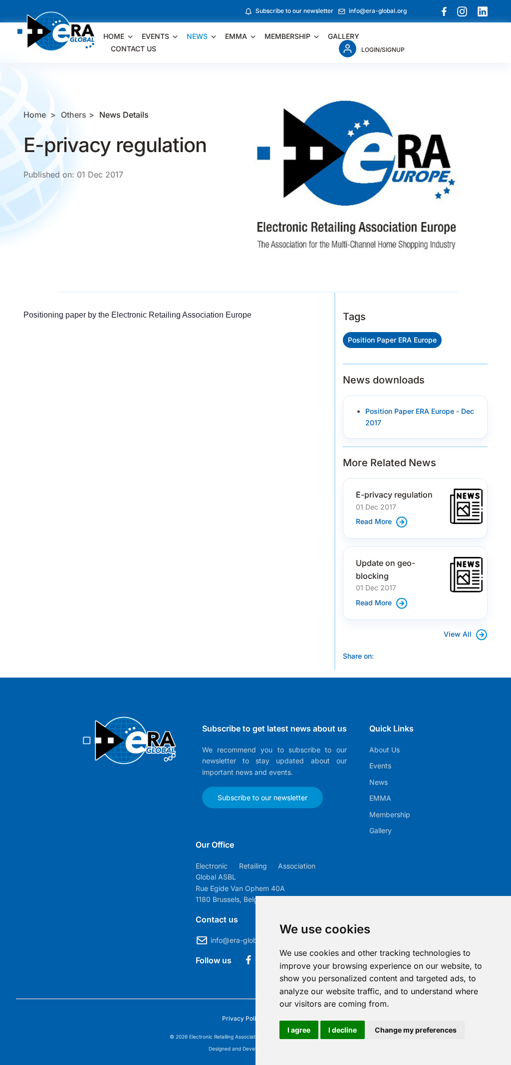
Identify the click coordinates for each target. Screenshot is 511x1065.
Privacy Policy (243, 1018)
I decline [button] (342, 1030)
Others (73, 115)
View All (459, 634)
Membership (287, 36)
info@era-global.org (378, 10)
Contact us (133, 48)
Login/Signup (383, 49)
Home (113, 36)
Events (155, 36)
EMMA (380, 798)
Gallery (343, 36)
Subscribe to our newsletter (294, 10)
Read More (375, 521)
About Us (384, 749)
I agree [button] (298, 1030)
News (197, 36)
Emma (236, 36)
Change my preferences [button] (416, 1030)
